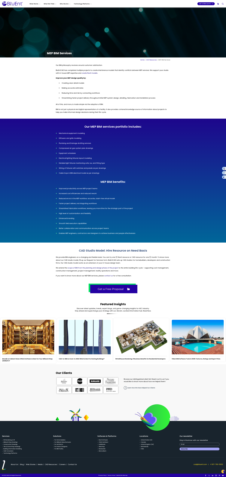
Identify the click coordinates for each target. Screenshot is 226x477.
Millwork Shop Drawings (10, 442)
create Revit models (89, 73)
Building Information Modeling (12, 449)
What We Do (33, 4)
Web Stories (30, 464)
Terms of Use (111, 475)
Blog (22, 464)
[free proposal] (113, 288)
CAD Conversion (8, 451)
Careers (62, 464)
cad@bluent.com (200, 464)
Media (40, 464)
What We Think (49, 4)
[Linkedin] (212, 475)
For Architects (58, 444)
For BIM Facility (58, 449)
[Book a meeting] (224, 168)
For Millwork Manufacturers (62, 442)
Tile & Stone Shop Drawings (11, 446)
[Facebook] (206, 475)
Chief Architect (103, 442)
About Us (14, 464)
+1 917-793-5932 (216, 464)
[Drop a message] (224, 173)
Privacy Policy (102, 475)
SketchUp (102, 446)
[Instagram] (216, 475)
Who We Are (64, 4)
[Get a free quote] (224, 177)
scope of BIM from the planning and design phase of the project (93, 268)
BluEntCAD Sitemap (122, 475)
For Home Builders (59, 440)
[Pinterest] (219, 475)
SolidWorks (102, 444)
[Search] (223, 4)
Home (142, 60)
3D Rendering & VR (9, 440)
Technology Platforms (82, 4)
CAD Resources (151, 60)
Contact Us (72, 464)
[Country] (218, 4)
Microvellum (102, 451)
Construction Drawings (10, 444)
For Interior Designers (60, 446)
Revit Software (103, 440)
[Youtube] (223, 475)
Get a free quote (205, 4)
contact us (108, 276)
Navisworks (102, 449)
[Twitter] (209, 475)
